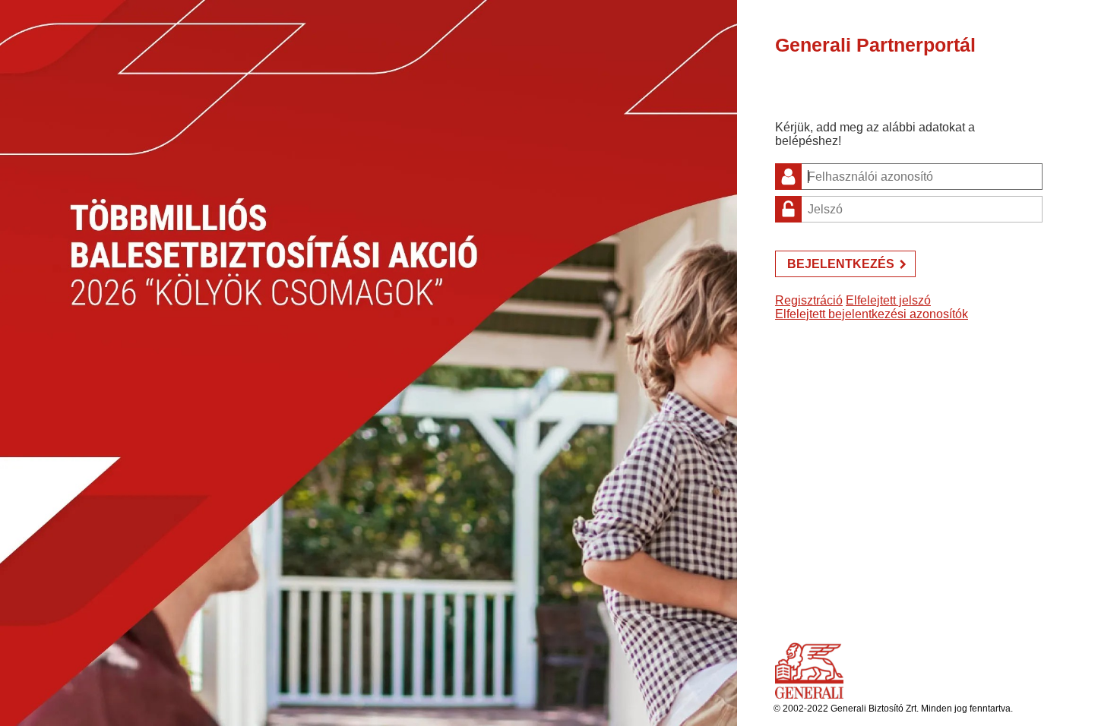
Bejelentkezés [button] (840, 263)
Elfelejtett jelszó (888, 300)
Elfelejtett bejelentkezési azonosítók (871, 314)
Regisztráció (809, 300)
